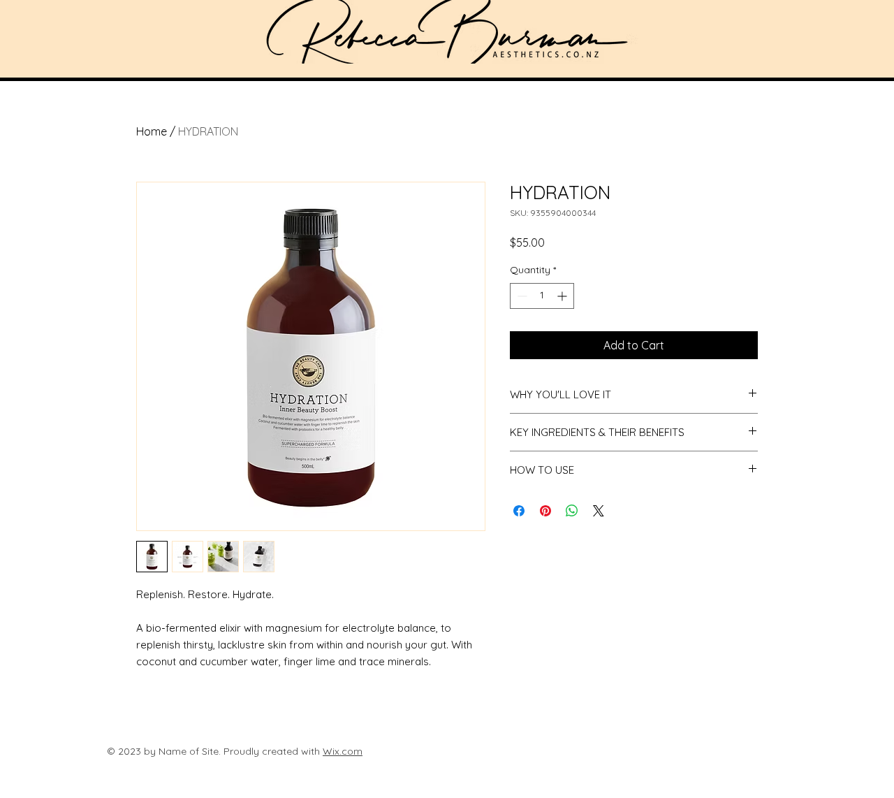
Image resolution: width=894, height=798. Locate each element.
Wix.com (342, 751)
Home (151, 131)
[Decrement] (520, 296)
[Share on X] (598, 510)
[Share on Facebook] (519, 510)
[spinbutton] (542, 296)
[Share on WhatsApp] (572, 510)
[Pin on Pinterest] (545, 510)
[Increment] (563, 296)
